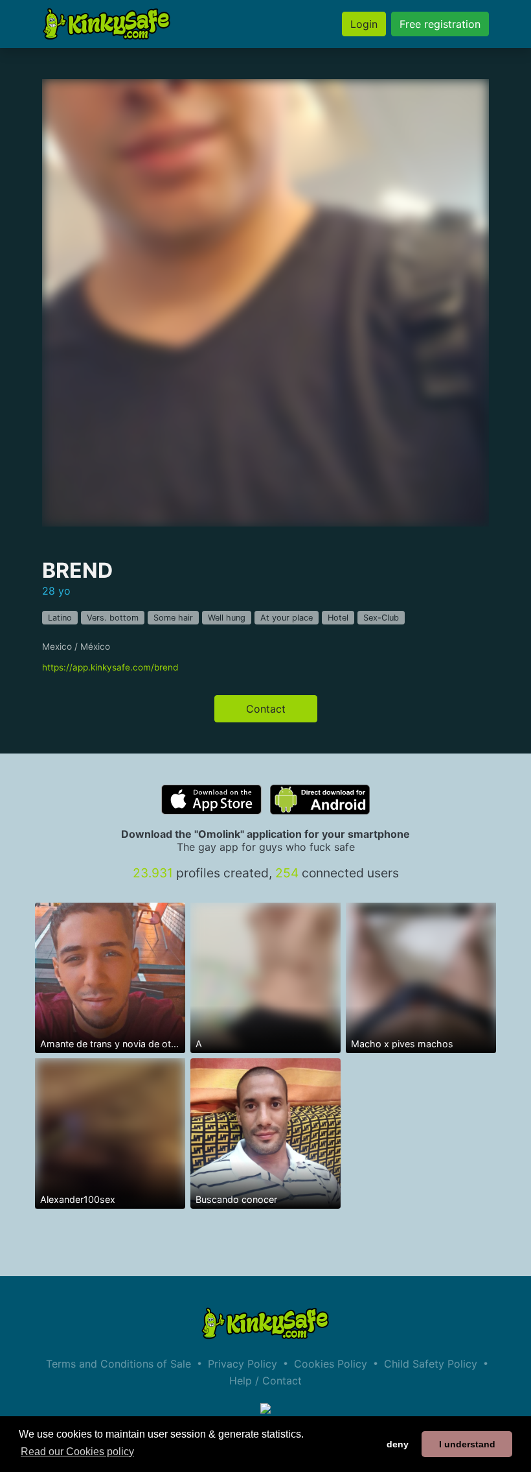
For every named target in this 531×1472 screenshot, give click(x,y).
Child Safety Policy (430, 1363)
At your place (286, 618)
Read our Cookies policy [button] (77, 1451)
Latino (60, 618)
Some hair (173, 618)
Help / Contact (265, 1380)
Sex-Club (381, 618)
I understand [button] (467, 1444)
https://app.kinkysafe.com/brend (110, 667)
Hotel (338, 618)
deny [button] (398, 1444)
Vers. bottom (113, 618)
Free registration (440, 24)
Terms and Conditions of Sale (118, 1363)
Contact (266, 708)
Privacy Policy (242, 1363)
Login (364, 24)
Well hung (226, 618)
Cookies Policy (330, 1363)
